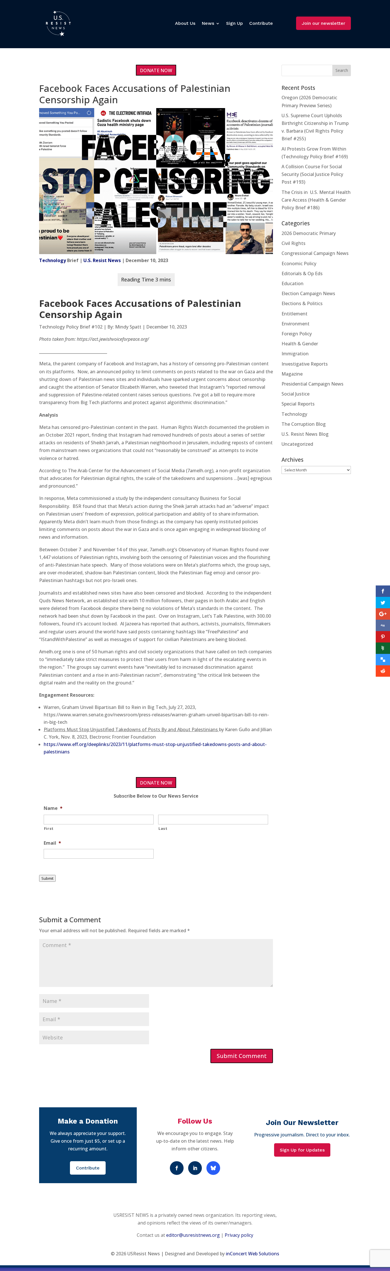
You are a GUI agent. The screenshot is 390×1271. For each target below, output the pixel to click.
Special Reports (298, 404)
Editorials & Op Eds (302, 273)
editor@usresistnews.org (193, 1235)
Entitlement (294, 314)
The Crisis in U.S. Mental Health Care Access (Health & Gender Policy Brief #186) (316, 200)
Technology (52, 260)
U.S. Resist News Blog (305, 434)
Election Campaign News (308, 293)
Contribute (261, 23)
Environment (295, 324)
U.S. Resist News (102, 260)
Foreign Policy (297, 334)
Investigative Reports (305, 364)
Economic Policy (299, 263)
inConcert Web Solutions (252, 1253)
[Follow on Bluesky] (213, 1168)
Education (292, 283)
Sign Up (234, 23)
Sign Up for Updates (302, 1150)
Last (163, 828)
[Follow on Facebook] (177, 1168)
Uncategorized (297, 444)
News (208, 23)
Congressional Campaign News (315, 253)
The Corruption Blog (304, 424)
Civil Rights (293, 243)
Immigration (295, 353)
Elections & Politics (302, 303)
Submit (47, 878)
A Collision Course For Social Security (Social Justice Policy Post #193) (312, 174)
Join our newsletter (323, 23)
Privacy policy (239, 1235)
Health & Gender (300, 343)
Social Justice (295, 394)
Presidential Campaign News (312, 384)
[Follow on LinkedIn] (195, 1168)
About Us (185, 23)
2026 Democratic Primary (309, 233)
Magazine (292, 374)
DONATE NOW (156, 70)
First (49, 828)
